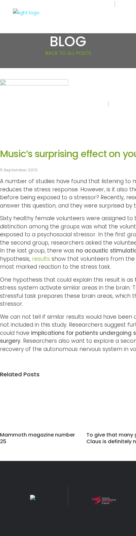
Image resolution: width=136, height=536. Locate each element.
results (41, 259)
